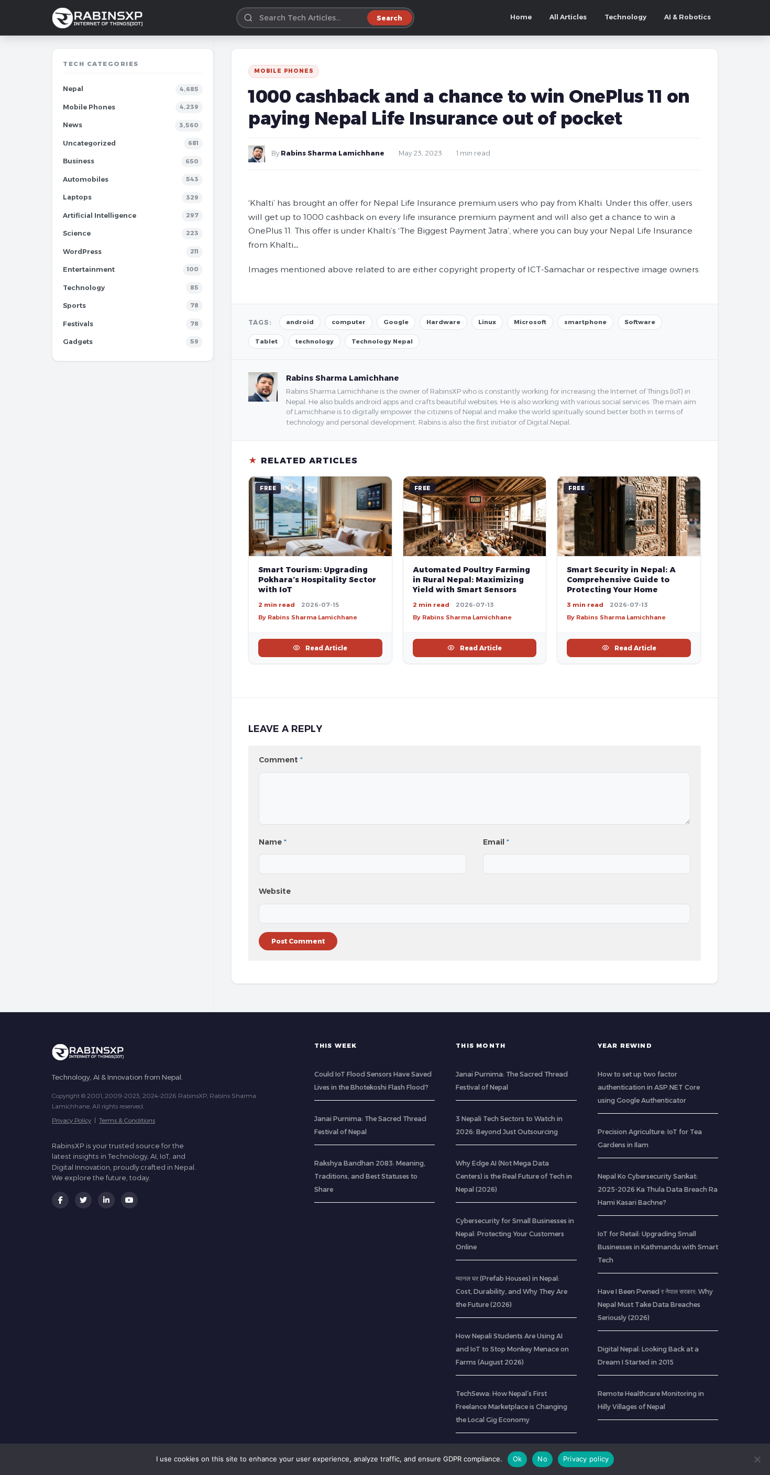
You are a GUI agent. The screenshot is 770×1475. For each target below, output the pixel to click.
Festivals (78, 324)
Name (273, 842)
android (300, 322)
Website (275, 891)
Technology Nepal (382, 341)
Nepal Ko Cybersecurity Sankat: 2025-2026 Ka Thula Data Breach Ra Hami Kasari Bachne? (658, 1189)
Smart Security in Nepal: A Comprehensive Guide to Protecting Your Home (621, 579)
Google (396, 322)
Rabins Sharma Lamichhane (332, 153)
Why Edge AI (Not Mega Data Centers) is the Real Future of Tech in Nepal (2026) (514, 1176)
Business (78, 161)
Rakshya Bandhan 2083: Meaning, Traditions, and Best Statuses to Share (369, 1176)
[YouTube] (129, 1200)
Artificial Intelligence (99, 215)
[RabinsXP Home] (99, 17)
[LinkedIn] (106, 1200)
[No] (757, 1459)
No (542, 1459)
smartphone (585, 322)
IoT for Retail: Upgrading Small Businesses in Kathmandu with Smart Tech (658, 1247)
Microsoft (530, 322)
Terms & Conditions (127, 1120)
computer (349, 322)
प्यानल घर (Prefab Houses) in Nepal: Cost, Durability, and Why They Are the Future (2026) (511, 1291)
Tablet (266, 341)
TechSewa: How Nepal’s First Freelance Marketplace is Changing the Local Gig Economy (511, 1407)
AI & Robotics (687, 17)
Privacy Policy (71, 1120)
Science (77, 233)
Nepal (73, 89)
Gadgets (78, 342)
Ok (517, 1459)
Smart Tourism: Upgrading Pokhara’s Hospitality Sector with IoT (317, 579)
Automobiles (85, 179)
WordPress (82, 252)
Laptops (77, 197)
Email (496, 842)
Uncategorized (89, 143)
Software (639, 322)
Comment (281, 759)
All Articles (568, 17)
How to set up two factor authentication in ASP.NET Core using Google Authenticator (649, 1087)
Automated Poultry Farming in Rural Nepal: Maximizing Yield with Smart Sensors (471, 579)
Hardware (443, 322)
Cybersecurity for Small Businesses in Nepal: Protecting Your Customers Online (515, 1234)
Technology (625, 17)
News (72, 125)
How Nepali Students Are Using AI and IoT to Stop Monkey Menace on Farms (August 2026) (512, 1349)
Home (521, 17)
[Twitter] (83, 1200)
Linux (487, 322)
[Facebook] (60, 1200)
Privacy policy (586, 1459)
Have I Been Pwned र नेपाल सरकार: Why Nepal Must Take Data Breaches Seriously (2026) (655, 1305)
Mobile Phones (89, 107)
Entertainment (89, 269)
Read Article (326, 648)
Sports (74, 305)
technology (314, 341)
